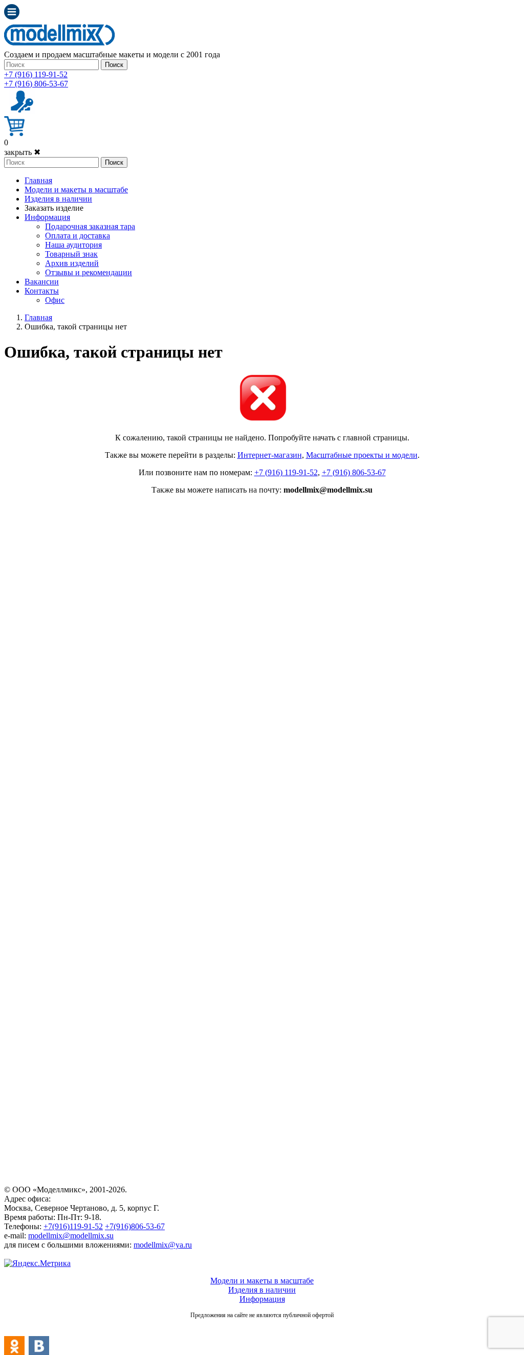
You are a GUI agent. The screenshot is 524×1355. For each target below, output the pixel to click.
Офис (54, 300)
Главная (38, 180)
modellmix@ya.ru (163, 1244)
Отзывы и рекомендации (88, 272)
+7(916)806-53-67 (135, 1226)
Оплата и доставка (77, 235)
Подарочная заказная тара (90, 226)
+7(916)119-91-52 (73, 1226)
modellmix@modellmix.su (71, 1235)
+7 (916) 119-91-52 (36, 74)
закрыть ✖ (22, 152)
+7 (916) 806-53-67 (36, 83)
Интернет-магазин (269, 455)
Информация (47, 217)
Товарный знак (71, 254)
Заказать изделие (54, 208)
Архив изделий (72, 263)
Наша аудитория (73, 244)
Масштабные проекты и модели (362, 455)
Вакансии (42, 281)
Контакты (42, 290)
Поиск (114, 65)
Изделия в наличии (58, 198)
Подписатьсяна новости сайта (262, 1326)
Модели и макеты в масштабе (76, 189)
